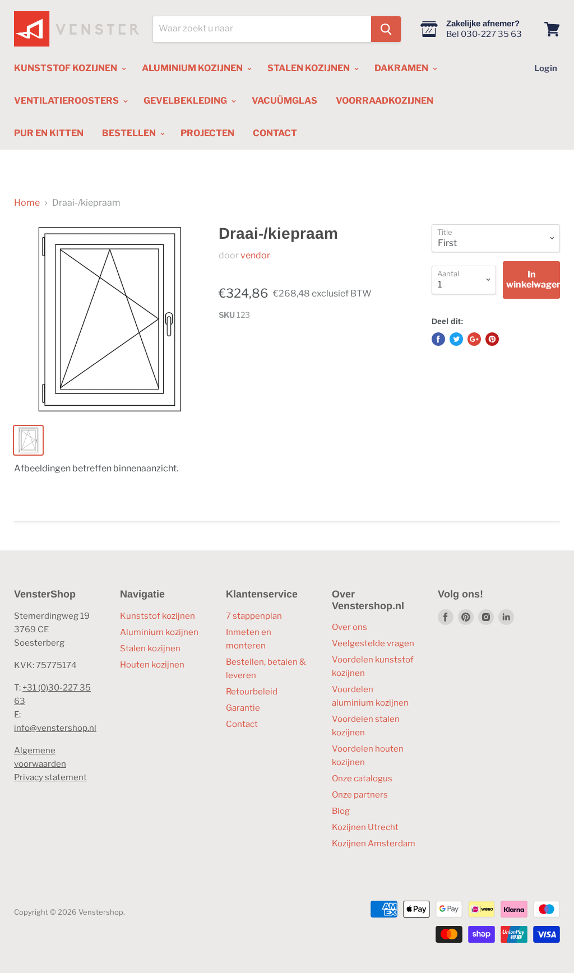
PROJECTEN (207, 133)
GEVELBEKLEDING (186, 100)
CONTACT (275, 133)
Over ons (349, 627)
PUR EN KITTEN (49, 133)
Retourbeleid (251, 692)
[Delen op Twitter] (456, 339)
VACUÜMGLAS (284, 100)
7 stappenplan (254, 616)
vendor (255, 255)
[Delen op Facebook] (438, 339)
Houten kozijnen (152, 665)
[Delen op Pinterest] (492, 339)
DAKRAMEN (402, 68)
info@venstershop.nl (55, 728)
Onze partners (360, 795)
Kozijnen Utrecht (365, 827)
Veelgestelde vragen (373, 643)
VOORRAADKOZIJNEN (384, 100)
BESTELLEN (130, 133)
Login (545, 68)
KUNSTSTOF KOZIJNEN (66, 68)
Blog (341, 811)
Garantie (243, 708)
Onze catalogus (362, 778)
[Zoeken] (386, 29)
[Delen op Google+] (474, 339)
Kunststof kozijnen (157, 616)
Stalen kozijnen (150, 648)
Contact (242, 724)
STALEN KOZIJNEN (309, 68)
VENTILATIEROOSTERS (67, 100)
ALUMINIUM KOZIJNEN (193, 68)
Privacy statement (50, 777)
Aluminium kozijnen (159, 632)
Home (27, 203)
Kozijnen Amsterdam (373, 843)
